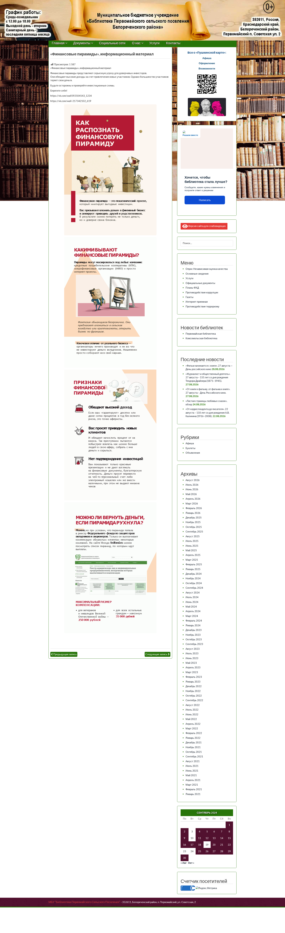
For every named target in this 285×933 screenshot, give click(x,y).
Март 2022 (192, 728)
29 (229, 851)
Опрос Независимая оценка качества (207, 268)
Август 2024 (193, 592)
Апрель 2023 (193, 667)
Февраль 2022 (194, 732)
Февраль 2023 (194, 676)
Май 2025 (191, 550)
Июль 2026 (192, 484)
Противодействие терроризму (202, 306)
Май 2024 (191, 606)
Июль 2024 (192, 597)
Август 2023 (193, 648)
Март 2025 (192, 559)
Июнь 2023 (192, 658)
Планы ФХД (192, 287)
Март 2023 (192, 672)
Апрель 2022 (193, 723)
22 (229, 844)
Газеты (189, 296)
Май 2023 (191, 662)
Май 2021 (191, 775)
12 (207, 838)
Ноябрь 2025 (193, 522)
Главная (58, 43)
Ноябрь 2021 (193, 747)
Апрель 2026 (193, 498)
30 (184, 857)
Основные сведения (197, 273)
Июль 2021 (192, 765)
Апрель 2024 (193, 611)
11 (199, 838)
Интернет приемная (197, 301)
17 (191, 844)
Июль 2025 (192, 540)
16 (184, 844)
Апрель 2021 (193, 779)
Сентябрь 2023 (194, 643)
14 (221, 838)
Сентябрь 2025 (194, 531)
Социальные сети (112, 43)
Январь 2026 (193, 512)
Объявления (193, 452)
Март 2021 (192, 784)
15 (229, 838)
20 (214, 844)
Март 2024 (192, 615)
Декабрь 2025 (194, 517)
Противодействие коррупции (202, 292)
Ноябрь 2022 (193, 690)
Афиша (190, 443)
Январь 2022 (193, 737)
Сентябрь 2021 (194, 756)
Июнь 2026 (192, 489)
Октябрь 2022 (194, 695)
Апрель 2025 (193, 554)
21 (221, 844)
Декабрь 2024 (194, 573)
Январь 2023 (193, 681)
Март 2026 (192, 503)
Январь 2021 (193, 794)
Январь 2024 (193, 625)
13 (214, 838)
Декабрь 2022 (194, 686)
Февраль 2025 (194, 564)
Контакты (173, 43)
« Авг (184, 862)
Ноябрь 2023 (193, 634)
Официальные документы (200, 282)
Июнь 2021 (192, 770)
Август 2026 (193, 480)
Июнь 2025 (192, 545)
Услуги (154, 43)
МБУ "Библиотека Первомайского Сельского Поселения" (84, 902)
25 (199, 851)
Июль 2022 (192, 709)
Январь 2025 (193, 569)
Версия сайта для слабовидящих (207, 225)
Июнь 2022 (192, 714)
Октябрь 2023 (194, 639)
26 (207, 851)
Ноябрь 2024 (193, 578)
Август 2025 (193, 536)
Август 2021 (193, 761)
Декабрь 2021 (194, 742)
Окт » (191, 862)
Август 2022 (193, 704)
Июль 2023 (192, 653)
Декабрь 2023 (194, 629)
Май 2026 (191, 494)
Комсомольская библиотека (201, 338)
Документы (81, 43)
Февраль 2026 (194, 508)
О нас (136, 43)
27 (214, 851)
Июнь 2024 (192, 601)
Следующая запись (156, 654)
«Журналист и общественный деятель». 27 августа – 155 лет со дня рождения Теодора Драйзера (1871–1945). (208, 377)
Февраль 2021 (194, 789)
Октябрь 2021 (194, 751)
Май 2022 (191, 718)
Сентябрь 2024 (194, 587)
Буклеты (190, 448)
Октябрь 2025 (194, 526)
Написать (205, 200)
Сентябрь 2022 (194, 700)
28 (221, 851)
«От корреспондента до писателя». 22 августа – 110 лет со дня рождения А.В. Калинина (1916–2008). (207, 412)
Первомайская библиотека (201, 333)
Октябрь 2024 (194, 583)
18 (199, 844)
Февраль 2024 (194, 620)
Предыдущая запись (65, 654)
